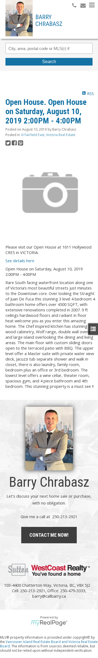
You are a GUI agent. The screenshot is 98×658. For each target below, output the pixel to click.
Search (49, 61)
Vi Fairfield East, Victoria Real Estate (48, 134)
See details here (19, 260)
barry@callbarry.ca (49, 596)
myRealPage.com (49, 623)
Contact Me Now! (49, 535)
